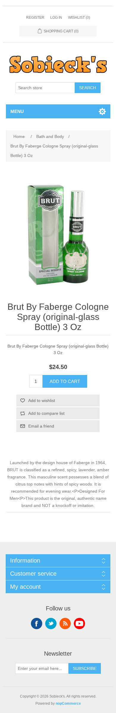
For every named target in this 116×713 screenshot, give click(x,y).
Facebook (36, 623)
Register (35, 17)
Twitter (51, 623)
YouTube (79, 623)
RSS (65, 623)
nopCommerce (68, 703)
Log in (56, 17)
